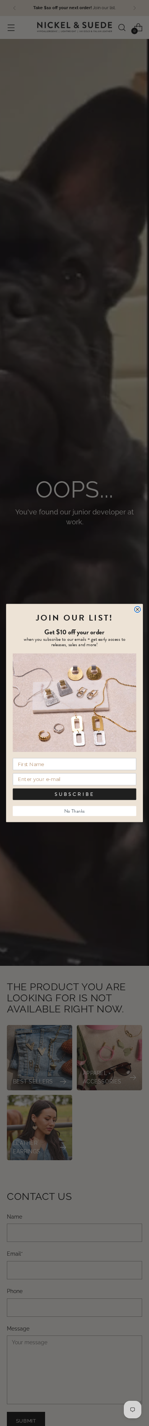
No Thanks (74, 811)
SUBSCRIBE (74, 794)
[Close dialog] (137, 609)
